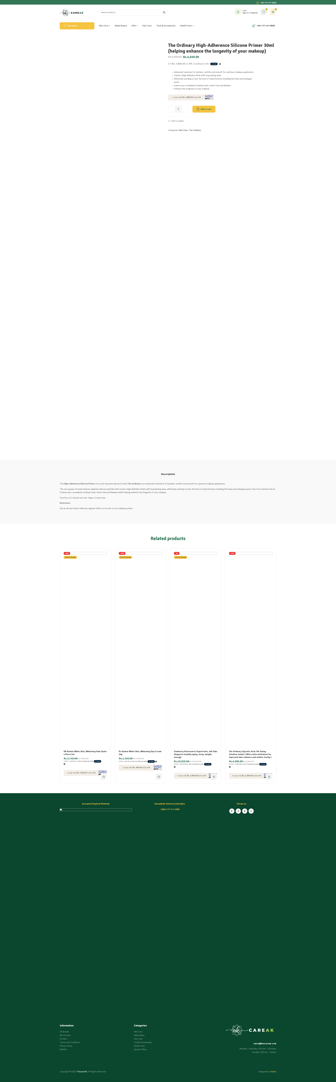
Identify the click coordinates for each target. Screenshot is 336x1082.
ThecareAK (82, 1072)
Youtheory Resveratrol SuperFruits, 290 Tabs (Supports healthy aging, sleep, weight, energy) (195, 754)
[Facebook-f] (231, 811)
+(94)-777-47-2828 (170, 809)
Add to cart (206, 109)
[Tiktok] (244, 811)
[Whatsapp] (251, 811)
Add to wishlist (177, 121)
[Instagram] (238, 811)
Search (164, 12)
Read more (103, 776)
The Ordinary (195, 130)
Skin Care (183, 130)
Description (168, 474)
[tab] (168, 474)
